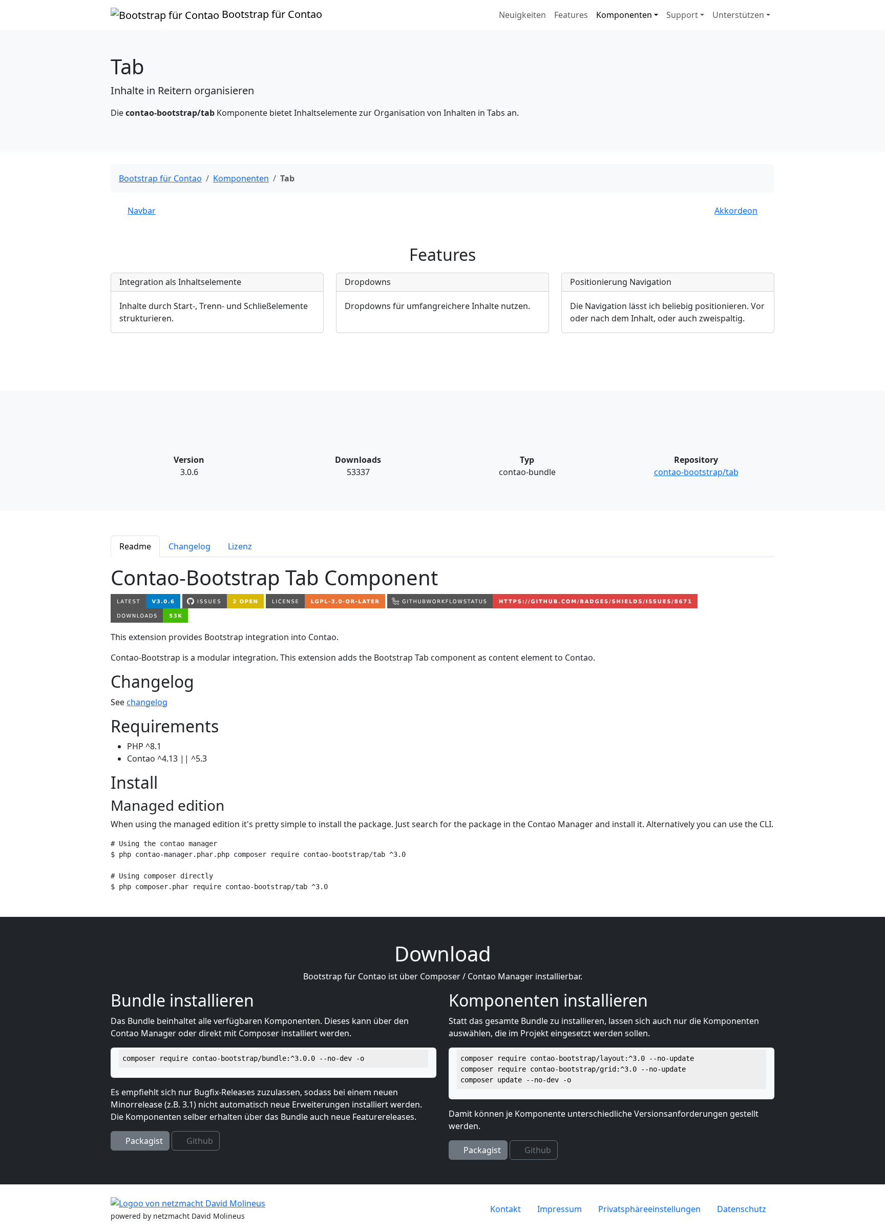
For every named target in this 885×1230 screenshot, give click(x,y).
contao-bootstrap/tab (696, 472)
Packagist (143, 1140)
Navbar (142, 210)
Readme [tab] (135, 546)
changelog (147, 702)
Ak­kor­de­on (735, 210)
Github (198, 1140)
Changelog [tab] (189, 546)
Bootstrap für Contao (270, 14)
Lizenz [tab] (240, 546)
